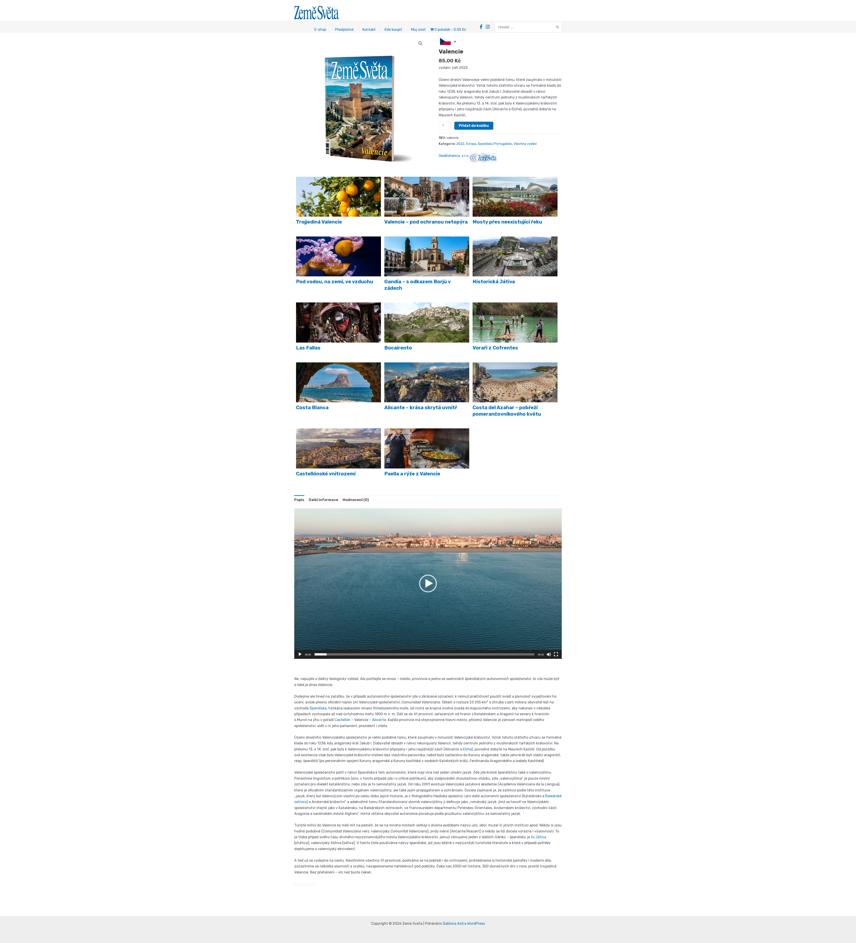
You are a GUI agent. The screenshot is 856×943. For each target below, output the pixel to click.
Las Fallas (308, 348)
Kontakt (369, 29)
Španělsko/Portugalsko (495, 144)
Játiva (540, 837)
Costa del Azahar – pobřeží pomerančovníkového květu (507, 411)
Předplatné (344, 29)
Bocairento (398, 348)
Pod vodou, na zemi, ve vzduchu (334, 282)
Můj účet (418, 29)
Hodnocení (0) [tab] (356, 500)
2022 (460, 144)
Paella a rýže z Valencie (412, 474)
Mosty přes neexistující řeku (507, 222)
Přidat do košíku (474, 125)
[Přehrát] (300, 654)
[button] (420, 43)
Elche (467, 749)
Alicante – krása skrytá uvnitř (420, 408)
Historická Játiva (494, 282)
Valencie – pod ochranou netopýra (426, 222)
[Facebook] (481, 27)
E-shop (320, 29)
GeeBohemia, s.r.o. (454, 156)
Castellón (342, 720)
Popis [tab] (299, 500)
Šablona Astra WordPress (464, 923)
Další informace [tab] (323, 500)
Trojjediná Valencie (319, 222)
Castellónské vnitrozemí (326, 474)
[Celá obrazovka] (556, 654)
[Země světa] (483, 158)
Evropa (471, 144)
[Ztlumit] (549, 654)
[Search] (557, 27)
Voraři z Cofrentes (495, 348)
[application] (428, 583)
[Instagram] (488, 27)
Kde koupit (393, 29)
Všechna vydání (525, 144)
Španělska (318, 708)
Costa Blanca (312, 408)
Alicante (379, 720)
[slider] (424, 654)
